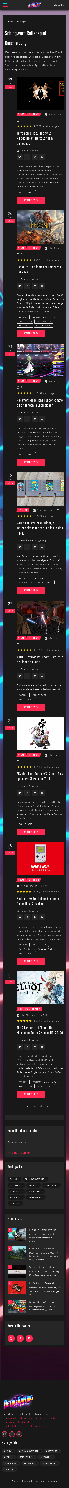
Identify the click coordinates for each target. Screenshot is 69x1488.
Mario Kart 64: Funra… (43, 1302)
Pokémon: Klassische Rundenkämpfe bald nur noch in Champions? (40, 403)
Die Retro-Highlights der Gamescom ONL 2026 (39, 269)
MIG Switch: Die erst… (42, 1283)
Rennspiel (25, 325)
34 (41, 1106)
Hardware (39, 578)
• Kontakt (52, 1417)
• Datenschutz (9, 1417)
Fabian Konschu (29, 150)
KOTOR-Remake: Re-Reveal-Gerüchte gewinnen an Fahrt (40, 659)
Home (10, 21)
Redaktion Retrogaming (33, 540)
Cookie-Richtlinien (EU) (16, 1425)
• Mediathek (22, 1421)
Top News (33, 114)
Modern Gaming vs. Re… (43, 1229)
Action (23, 317)
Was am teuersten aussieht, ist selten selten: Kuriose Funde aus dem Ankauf (40, 528)
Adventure (26, 321)
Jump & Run (44, 321)
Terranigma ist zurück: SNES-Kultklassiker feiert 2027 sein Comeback (35, 138)
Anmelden (60, 4)
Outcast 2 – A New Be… (43, 1248)
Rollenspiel (26, 192)
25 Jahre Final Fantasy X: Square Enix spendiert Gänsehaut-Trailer (40, 776)
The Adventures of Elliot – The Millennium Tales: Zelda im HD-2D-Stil (40, 1030)
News (21, 114)
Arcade (23, 578)
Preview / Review (29, 1009)
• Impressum (8, 1421)
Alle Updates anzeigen (19, 1152)
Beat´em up (50, 1186)
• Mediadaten (36, 1425)
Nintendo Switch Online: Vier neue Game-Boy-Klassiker (38, 901)
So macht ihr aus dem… (43, 1267)
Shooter (14, 1204)
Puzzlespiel (45, 949)
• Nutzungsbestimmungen (32, 1417)
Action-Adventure (44, 317)
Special (23, 510)
